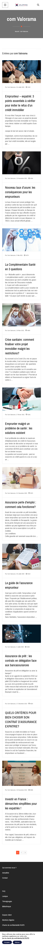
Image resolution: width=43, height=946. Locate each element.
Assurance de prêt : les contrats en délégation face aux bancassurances (21, 660)
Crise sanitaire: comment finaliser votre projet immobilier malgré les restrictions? (19, 346)
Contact (5, 878)
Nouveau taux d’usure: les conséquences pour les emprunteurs (20, 192)
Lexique (5, 896)
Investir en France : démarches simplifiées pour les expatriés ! (21, 803)
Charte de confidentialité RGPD (13, 925)
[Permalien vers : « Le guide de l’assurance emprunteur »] (21, 559)
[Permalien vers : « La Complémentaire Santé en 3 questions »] (21, 242)
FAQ (3, 891)
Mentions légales (8, 920)
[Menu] (5, 5)
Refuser (17, 942)
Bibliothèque (6, 906)
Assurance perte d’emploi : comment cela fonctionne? (20, 504)
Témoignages (7, 901)
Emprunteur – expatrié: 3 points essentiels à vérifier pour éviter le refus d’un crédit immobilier (20, 103)
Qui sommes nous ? (9, 867)
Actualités (5, 873)
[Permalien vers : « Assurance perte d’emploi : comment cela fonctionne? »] (21, 481)
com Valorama (20, 53)
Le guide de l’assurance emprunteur (19, 585)
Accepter (7, 942)
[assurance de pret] (21, 5)
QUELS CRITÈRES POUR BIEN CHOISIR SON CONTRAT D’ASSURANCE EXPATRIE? (21, 719)
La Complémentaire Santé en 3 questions (20, 267)
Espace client (7, 915)
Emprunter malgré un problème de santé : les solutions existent (18, 428)
